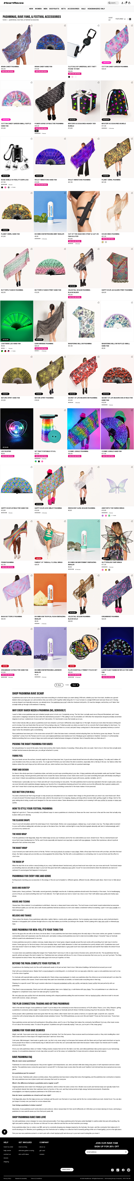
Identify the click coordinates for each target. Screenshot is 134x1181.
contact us (7, 1154)
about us (42, 1147)
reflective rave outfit (68, 868)
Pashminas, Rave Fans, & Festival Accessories (24, 20)
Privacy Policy (7, 1178)
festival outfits (95, 995)
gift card (42, 1150)
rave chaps (75, 851)
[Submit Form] (126, 1152)
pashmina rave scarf (60, 702)
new (31, 9)
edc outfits (76, 983)
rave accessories (26, 989)
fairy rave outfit (103, 921)
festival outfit (59, 1133)
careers (41, 1154)
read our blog (23, 1147)
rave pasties (51, 989)
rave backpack (64, 977)
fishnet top (82, 824)
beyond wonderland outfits (63, 983)
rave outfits (104, 894)
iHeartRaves (88, 1178)
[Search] (109, 3)
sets (63, 9)
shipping (6, 1162)
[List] (130, 19)
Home (5, 20)
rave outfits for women (105, 800)
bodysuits (54, 9)
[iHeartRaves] (14, 3)
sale (83, 9)
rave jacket (19, 910)
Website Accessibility (21, 1178)
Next (74, 685)
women (38, 9)
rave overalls (113, 907)
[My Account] (122, 3)
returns (6, 1158)
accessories (73, 9)
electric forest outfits (90, 983)
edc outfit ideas (24, 1154)
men (45, 9)
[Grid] (128, 19)
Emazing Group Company (114, 1178)
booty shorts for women (62, 851)
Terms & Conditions (36, 1178)
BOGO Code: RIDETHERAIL (7, 71)
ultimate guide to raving (26, 1150)
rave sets (83, 971)
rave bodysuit (72, 824)
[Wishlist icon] (31, 25)
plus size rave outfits (25, 995)
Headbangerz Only (96, 9)
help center (7, 1150)
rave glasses (86, 840)
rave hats (69, 840)
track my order (8, 1147)
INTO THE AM (126, 1178)
